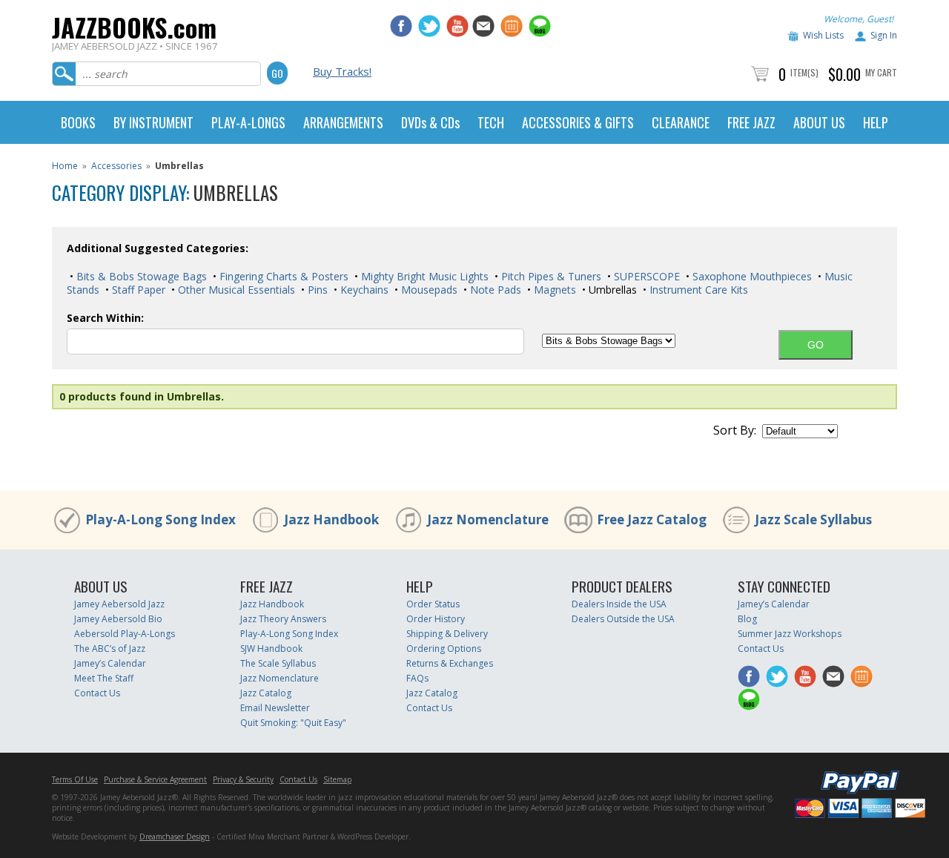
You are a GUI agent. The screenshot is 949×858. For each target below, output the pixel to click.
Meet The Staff (103, 678)
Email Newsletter (275, 708)
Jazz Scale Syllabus (813, 519)
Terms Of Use (75, 779)
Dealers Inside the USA (619, 604)
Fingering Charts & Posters (282, 276)
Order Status (433, 604)
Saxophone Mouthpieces (751, 276)
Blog (747, 619)
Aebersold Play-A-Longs (124, 633)
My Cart (881, 72)
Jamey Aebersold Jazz (119, 604)
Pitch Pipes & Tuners (549, 276)
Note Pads (494, 290)
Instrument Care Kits (697, 290)
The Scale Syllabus (278, 663)
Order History (435, 619)
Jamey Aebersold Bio (118, 619)
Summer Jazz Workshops (789, 633)
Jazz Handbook (331, 519)
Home (65, 165)
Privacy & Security (243, 779)
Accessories (116, 165)
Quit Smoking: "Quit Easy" (293, 722)
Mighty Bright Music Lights (423, 276)
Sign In (883, 35)
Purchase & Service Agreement (155, 779)
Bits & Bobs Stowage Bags (140, 276)
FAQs (417, 678)
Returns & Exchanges (449, 663)
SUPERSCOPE (645, 276)
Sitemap (337, 779)
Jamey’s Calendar (110, 663)
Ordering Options (443, 648)
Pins (316, 290)
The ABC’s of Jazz (109, 648)
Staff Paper (137, 290)
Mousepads (427, 290)
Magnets (553, 290)
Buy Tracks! (342, 71)
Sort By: (734, 430)
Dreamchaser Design (174, 836)
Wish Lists (823, 35)
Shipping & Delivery (447, 633)
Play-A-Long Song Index (160, 519)
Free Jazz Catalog (652, 519)
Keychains (362, 290)
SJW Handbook (271, 648)
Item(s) (804, 72)
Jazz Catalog (265, 693)
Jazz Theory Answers (283, 619)
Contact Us (97, 693)
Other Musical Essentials (235, 290)
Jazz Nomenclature (488, 519)
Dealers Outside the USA (623, 619)
